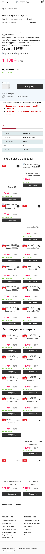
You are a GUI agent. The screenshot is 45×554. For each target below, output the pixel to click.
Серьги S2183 (32, 401)
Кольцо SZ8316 (12, 290)
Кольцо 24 (12, 187)
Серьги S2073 (11, 359)
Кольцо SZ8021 (12, 248)
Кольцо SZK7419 (11, 208)
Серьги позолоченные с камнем (33, 443)
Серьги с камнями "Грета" (32, 483)
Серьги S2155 (32, 380)
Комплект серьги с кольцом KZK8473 (32, 174)
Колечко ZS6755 (32, 311)
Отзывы (27, 535)
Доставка (27, 532)
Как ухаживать (29, 526)
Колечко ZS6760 (32, 248)
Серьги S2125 (32, 359)
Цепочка (11, 422)
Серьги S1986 (32, 338)
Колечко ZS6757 (11, 311)
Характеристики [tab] (8, 126)
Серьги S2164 (11, 401)
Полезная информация (31, 521)
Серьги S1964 (11, 338)
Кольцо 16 (12, 269)
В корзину (29, 86)
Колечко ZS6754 (32, 227)
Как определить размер (32, 523)
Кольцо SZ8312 (33, 290)
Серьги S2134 (11, 380)
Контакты (27, 529)
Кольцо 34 (33, 269)
